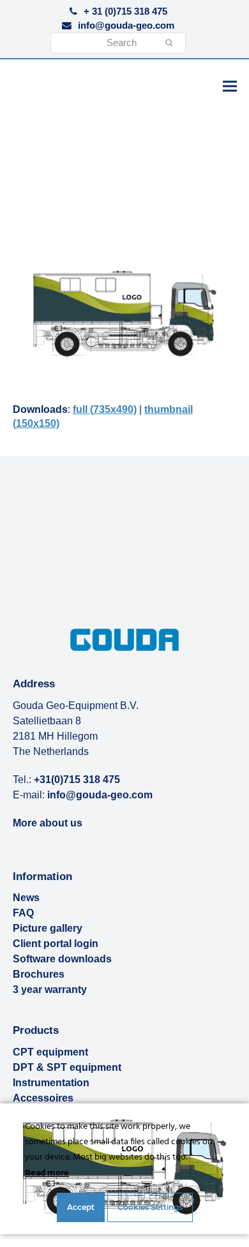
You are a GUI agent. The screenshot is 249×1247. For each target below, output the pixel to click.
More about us (47, 823)
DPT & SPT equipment (67, 1067)
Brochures (38, 974)
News (26, 897)
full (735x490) (105, 409)
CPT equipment (50, 1052)
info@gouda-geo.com (126, 25)
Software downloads (62, 958)
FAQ (23, 912)
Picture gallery (47, 928)
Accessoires (43, 1098)
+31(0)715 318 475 (77, 779)
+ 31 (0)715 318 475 (125, 11)
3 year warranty (50, 989)
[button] (230, 85)
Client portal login (55, 943)
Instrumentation (51, 1082)
